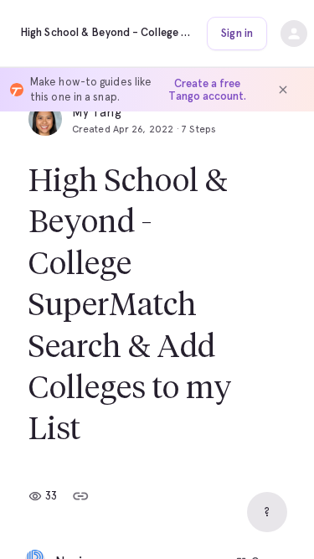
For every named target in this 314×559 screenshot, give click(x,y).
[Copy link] (80, 496)
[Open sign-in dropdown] (294, 33)
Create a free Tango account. (207, 89)
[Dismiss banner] (283, 90)
